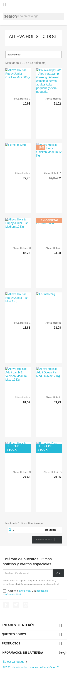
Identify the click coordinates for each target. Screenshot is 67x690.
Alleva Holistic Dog (33, 36)
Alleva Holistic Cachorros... (28, 98)
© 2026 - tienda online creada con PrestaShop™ (31, 667)
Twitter (16, 605)
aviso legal (25, 590)
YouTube (25, 605)
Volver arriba (46, 539)
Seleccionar (33, 54)
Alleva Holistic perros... (28, 173)
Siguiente (52, 530)
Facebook (6, 605)
